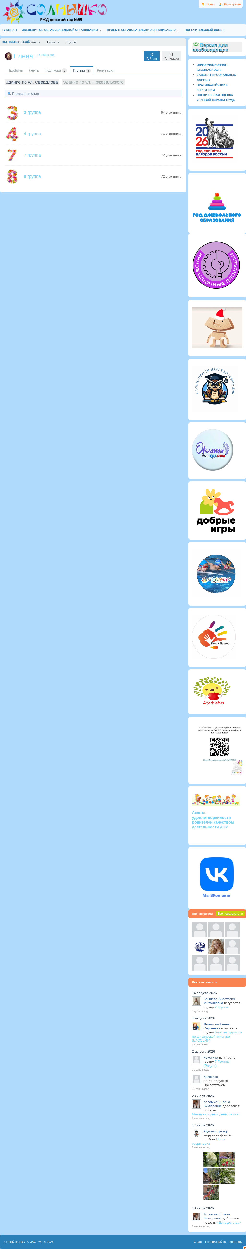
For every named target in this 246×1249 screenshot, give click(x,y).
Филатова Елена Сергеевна (216, 1026)
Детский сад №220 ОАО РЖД (23, 1241)
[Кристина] (199, 936)
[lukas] (216, 936)
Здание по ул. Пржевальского (93, 82)
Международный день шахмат (216, 1114)
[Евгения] (232, 953)
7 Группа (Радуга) (216, 1064)
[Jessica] (232, 969)
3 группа (32, 112)
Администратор (215, 1131)
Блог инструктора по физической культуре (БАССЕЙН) (217, 1036)
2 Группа (222, 1007)
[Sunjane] (216, 969)
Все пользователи (230, 913)
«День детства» (229, 1222)
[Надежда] (199, 969)
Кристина (210, 1057)
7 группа (32, 155)
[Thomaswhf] (232, 936)
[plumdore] (216, 953)
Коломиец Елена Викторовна (216, 1104)
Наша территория (208, 1141)
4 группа (32, 133)
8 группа (32, 176)
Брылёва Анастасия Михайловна (219, 1001)
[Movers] (199, 953)
